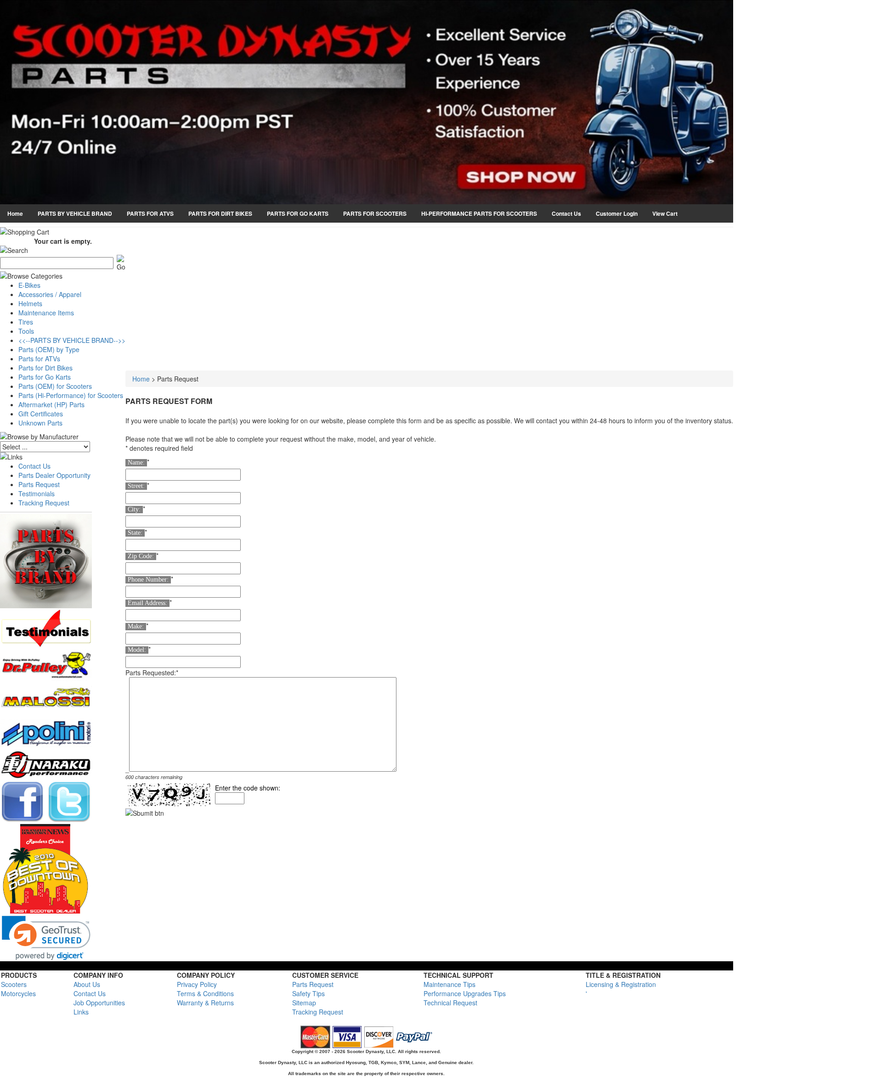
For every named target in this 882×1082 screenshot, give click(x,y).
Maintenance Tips (449, 984)
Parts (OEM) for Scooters (55, 386)
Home (15, 213)
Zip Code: (141, 556)
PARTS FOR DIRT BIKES (220, 213)
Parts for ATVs (39, 358)
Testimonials (36, 493)
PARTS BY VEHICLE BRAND (75, 213)
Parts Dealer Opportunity (54, 475)
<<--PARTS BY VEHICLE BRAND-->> (71, 340)
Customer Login (617, 213)
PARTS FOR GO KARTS (297, 213)
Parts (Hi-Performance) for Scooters (70, 395)
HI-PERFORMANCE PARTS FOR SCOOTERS (479, 213)
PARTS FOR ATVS (150, 213)
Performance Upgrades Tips (465, 993)
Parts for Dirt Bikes (45, 367)
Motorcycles (18, 993)
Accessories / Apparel (49, 294)
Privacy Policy (197, 984)
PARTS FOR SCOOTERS (375, 213)
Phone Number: (148, 579)
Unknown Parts (40, 422)
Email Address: (147, 603)
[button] (46, 938)
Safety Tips (308, 993)
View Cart (665, 213)
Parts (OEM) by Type (48, 349)
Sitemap (304, 1002)
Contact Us (566, 213)
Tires (25, 321)
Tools (26, 331)
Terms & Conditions (205, 993)
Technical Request (450, 1002)
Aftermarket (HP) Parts (51, 404)
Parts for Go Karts (44, 376)
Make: (136, 626)
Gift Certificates (40, 413)
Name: (136, 462)
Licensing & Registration (621, 984)
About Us (87, 984)
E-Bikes (29, 285)
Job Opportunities (99, 1002)
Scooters (14, 984)
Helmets (30, 303)
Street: (136, 485)
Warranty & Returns (205, 1002)
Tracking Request (43, 502)
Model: (137, 649)
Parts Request (39, 484)
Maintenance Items (46, 312)
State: (135, 532)
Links (81, 1011)
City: (134, 509)
